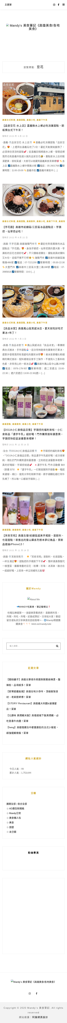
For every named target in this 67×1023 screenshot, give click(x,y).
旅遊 (11, 827)
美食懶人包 (15, 818)
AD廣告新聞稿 (16, 808)
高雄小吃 (31, 120)
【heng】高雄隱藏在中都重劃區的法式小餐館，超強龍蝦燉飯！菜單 (32, 730)
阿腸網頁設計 (40, 1017)
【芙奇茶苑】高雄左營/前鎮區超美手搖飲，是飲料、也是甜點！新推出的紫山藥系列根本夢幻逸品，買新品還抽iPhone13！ (33, 540)
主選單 (8, 4)
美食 (11, 822)
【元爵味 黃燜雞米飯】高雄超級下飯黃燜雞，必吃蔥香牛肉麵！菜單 (32, 718)
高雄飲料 (31, 221)
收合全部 (22, 804)
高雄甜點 (21, 120)
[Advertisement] (33, 916)
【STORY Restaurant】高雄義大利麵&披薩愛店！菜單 (31, 706)
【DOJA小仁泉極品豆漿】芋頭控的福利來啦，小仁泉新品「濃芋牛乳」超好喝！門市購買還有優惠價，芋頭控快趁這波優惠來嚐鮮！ (32, 434)
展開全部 (11, 804)
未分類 (12, 831)
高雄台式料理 (8, 120)
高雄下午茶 (42, 120)
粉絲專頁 (33, 852)
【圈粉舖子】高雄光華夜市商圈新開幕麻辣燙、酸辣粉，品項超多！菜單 (33, 682)
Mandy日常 (15, 813)
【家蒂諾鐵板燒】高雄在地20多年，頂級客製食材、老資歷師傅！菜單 (32, 694)
